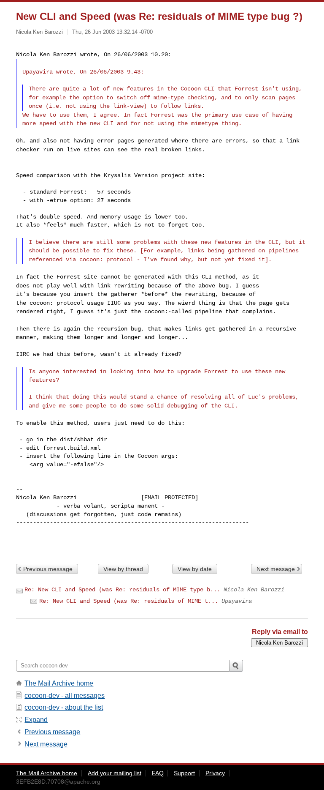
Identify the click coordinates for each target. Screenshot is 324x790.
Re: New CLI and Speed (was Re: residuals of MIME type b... (122, 589)
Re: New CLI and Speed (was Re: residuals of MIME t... (128, 601)
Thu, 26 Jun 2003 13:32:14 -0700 (112, 32)
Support (184, 773)
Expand (36, 719)
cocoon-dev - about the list (63, 707)
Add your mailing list (114, 773)
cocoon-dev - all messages (64, 695)
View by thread (123, 569)
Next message (275, 569)
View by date (195, 569)
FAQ (158, 773)
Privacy (215, 773)
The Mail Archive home (58, 683)
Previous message (48, 569)
